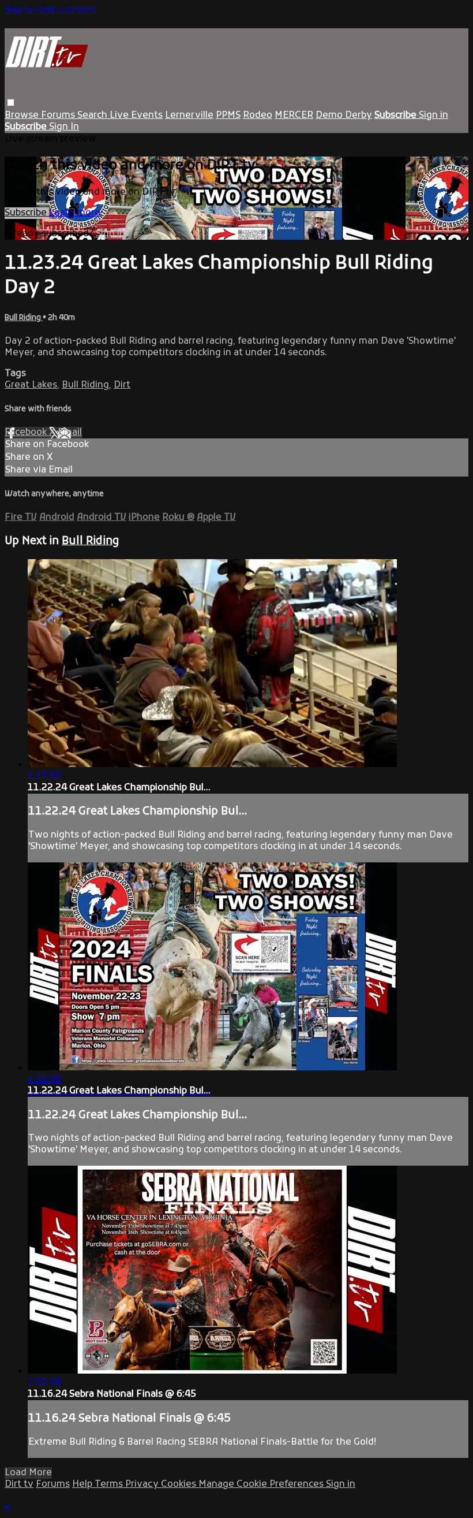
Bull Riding (24, 318)
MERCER (294, 115)
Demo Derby (344, 115)
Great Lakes (31, 385)
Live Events (136, 115)
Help (83, 1484)
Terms (110, 1484)
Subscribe (27, 213)
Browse (23, 115)
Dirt (122, 385)
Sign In (64, 127)
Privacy (143, 1484)
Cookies (179, 1484)
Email (70, 432)
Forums (59, 115)
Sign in (433, 115)
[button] (10, 102)
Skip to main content (50, 10)
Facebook (27, 432)
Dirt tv (19, 1484)
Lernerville (189, 115)
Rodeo (257, 115)
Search (93, 115)
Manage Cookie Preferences (262, 1484)
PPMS (228, 115)
